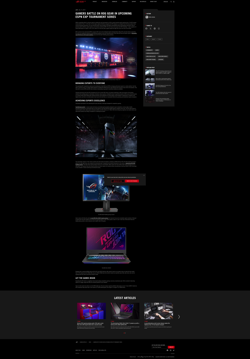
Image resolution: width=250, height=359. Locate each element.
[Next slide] (179, 317)
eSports (153, 39)
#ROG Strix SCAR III (162, 56)
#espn (157, 50)
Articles (95, 350)
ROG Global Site (102, 350)
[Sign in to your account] (173, 1)
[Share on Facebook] (146, 29)
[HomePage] (77, 342)
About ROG (78, 350)
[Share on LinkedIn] (155, 29)
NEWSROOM (88, 350)
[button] (171, 347)
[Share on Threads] (159, 29)
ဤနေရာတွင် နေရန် (118, 181)
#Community (149, 50)
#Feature (161, 59)
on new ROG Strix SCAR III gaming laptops (99, 218)
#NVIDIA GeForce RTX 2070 (152, 53)
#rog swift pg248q (150, 59)
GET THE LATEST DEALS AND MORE (158, 345)
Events (159, 39)
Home (83, 350)
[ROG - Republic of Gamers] (81, 2)
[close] (144, 175)
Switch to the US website (132, 181)
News (147, 39)
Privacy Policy (133, 356)
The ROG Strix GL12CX (80, 107)
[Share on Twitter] (150, 29)
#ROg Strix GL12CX (150, 56)
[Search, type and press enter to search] (171, 1)
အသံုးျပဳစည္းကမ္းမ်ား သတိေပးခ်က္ (146, 356)
